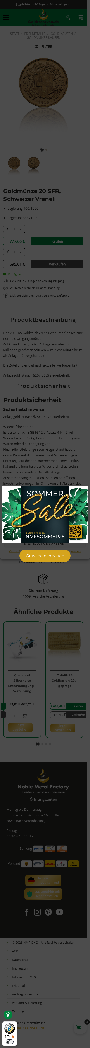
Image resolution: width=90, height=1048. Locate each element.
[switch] (10, 1041)
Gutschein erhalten (45, 556)
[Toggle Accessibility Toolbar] (8, 1015)
